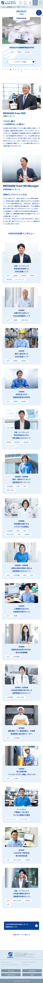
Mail (32, 975)
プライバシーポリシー (28, 962)
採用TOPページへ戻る (20, 935)
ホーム (3, 7)
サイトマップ (26, 964)
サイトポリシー (6, 962)
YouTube (11, 971)
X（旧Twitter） (11, 975)
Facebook (32, 971)
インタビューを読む (20, 62)
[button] (2, 69)
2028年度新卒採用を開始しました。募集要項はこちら (17, 925)
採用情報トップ (11, 7)
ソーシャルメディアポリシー (10, 964)
